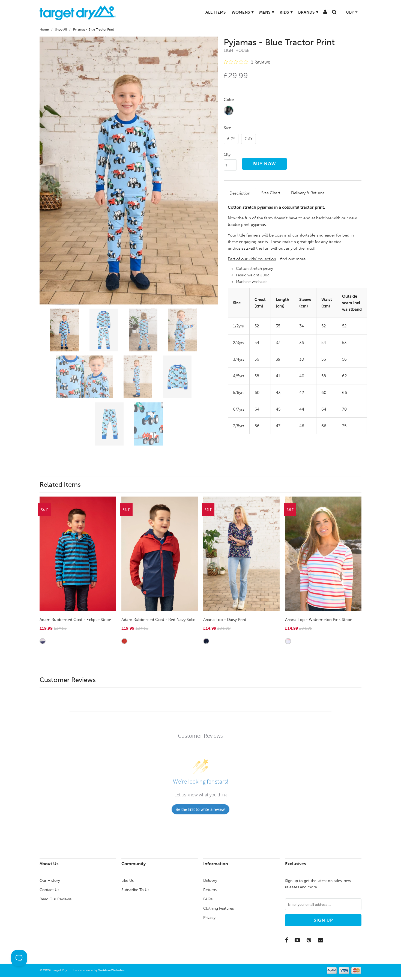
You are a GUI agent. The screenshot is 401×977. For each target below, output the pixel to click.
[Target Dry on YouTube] (297, 940)
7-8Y (248, 139)
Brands (303, 12)
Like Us (127, 880)
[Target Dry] (78, 12)
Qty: (228, 154)
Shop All (61, 29)
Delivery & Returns (308, 192)
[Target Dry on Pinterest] (309, 940)
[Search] (329, 13)
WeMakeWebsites (111, 970)
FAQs (208, 899)
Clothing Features (218, 908)
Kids (281, 12)
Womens (238, 12)
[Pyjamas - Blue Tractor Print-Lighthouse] (129, 170)
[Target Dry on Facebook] (286, 940)
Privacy (209, 917)
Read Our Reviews (55, 899)
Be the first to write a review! (200, 809)
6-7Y (231, 139)
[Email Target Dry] (320, 940)
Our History (50, 880)
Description (239, 193)
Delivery (210, 880)
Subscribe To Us (135, 890)
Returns (210, 890)
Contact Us (49, 890)
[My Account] (320, 13)
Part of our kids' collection (252, 258)
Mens (261, 12)
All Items (210, 12)
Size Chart (270, 192)
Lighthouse (236, 50)
